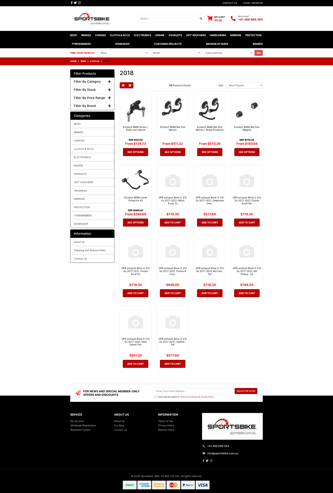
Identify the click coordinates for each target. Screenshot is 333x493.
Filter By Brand (85, 106)
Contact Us (80, 258)
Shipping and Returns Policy (90, 250)
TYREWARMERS (83, 215)
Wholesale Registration (83, 425)
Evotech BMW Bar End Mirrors (172, 128)
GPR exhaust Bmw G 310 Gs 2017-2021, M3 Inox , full (210, 271)
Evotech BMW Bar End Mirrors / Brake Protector (210, 128)
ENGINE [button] (160, 35)
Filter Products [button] (85, 73)
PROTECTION (82, 207)
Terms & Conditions (189, 397)
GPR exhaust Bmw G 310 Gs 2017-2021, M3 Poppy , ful (247, 271)
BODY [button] (73, 35)
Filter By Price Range (89, 98)
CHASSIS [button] (100, 35)
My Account (77, 421)
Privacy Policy (207, 397)
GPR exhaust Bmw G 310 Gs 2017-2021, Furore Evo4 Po (135, 271)
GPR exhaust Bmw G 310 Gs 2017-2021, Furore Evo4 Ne (247, 200)
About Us (79, 241)
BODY (77, 123)
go (259, 52)
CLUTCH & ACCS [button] (120, 35)
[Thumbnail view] (123, 85)
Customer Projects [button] (168, 43)
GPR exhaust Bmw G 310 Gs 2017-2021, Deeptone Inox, (210, 200)
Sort (221, 85)
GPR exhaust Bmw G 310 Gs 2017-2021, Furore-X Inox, (173, 271)
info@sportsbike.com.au (222, 453)
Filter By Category (87, 81)
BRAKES (78, 132)
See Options (135, 152)
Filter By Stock (85, 89)
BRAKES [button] (86, 35)
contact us (230, 3)
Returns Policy (166, 429)
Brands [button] (258, 43)
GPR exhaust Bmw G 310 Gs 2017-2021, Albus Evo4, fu (173, 200)
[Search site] (201, 19)
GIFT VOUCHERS (196, 35)
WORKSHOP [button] (122, 43)
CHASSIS (79, 140)
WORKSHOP (81, 223)
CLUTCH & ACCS (83, 148)
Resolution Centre (80, 429)
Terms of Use (165, 421)
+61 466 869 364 (250, 19)
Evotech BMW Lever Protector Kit (135, 199)
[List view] (129, 85)
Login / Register (253, 3)
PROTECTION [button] (253, 35)
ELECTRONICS (82, 157)
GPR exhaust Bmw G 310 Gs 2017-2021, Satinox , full (173, 341)
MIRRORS (79, 198)
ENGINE (78, 165)
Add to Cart (172, 222)
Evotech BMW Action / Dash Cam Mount (135, 128)
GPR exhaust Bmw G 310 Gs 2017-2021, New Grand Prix (135, 341)
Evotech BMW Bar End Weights (246, 128)
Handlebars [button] (218, 35)
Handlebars (80, 190)
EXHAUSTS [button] (175, 35)
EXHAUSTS (80, 173)
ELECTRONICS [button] (142, 35)
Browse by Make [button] (217, 43)
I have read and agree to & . (185, 397)
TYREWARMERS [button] (81, 43)
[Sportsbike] (92, 18)
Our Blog (119, 425)
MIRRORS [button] (235, 35)
